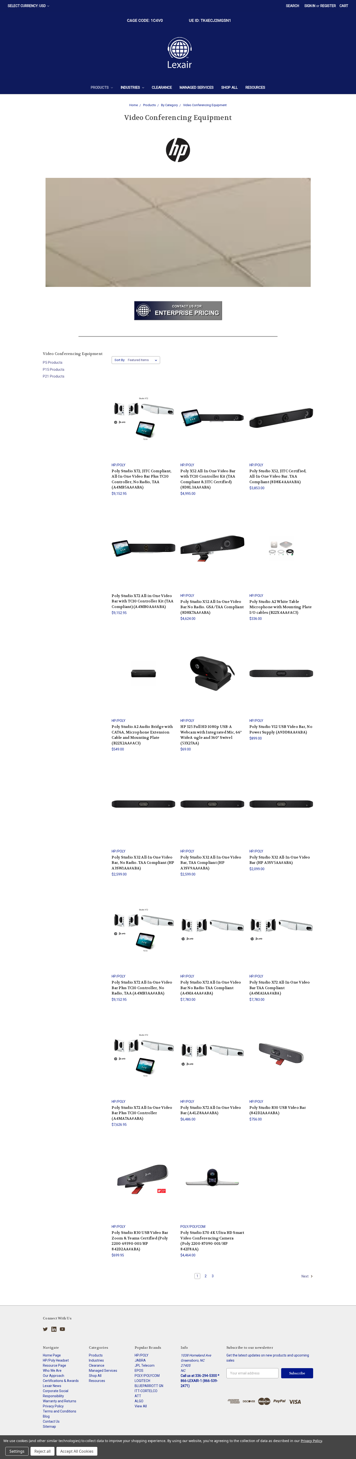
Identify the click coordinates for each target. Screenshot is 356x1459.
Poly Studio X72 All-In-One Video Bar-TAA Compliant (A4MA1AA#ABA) (279, 988)
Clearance (162, 87)
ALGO (139, 1401)
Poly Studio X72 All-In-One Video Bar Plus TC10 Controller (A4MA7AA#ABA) (142, 1113)
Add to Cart (281, 553)
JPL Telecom (145, 1365)
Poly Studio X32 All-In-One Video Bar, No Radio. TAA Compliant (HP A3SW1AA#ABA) (143, 863)
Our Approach (53, 1376)
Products (100, 87)
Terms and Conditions (59, 1411)
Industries (131, 87)
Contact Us (51, 1421)
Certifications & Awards (61, 1381)
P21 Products (53, 376)
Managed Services (197, 87)
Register (328, 6)
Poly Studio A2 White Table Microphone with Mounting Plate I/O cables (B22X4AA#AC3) (280, 607)
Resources (255, 87)
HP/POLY (141, 1355)
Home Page (52, 1355)
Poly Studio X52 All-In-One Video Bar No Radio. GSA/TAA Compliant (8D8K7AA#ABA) (212, 607)
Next (305, 1276)
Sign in (309, 6)
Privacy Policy (53, 1406)
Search (292, 6)
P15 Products (53, 369)
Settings (16, 1451)
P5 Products (52, 362)
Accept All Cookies (76, 1451)
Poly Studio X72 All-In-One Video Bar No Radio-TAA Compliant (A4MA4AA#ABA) (210, 988)
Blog (46, 1416)
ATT (138, 1396)
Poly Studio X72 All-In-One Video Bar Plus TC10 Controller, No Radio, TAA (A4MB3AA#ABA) (142, 988)
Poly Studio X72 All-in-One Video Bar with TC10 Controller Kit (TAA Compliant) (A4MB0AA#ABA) (142, 601)
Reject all (42, 1451)
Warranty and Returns (59, 1401)
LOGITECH (142, 1381)
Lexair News (52, 1386)
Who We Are (52, 1370)
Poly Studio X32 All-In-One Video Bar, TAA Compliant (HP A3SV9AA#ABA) (210, 863)
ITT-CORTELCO (146, 1391)
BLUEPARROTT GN (149, 1386)
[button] (178, 310)
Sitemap (49, 1426)
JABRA (140, 1360)
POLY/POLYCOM (147, 1376)
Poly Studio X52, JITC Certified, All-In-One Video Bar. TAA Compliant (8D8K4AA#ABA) (278, 476)
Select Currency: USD (27, 6)
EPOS (139, 1370)
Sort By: (120, 360)
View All (141, 1406)
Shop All (229, 87)
